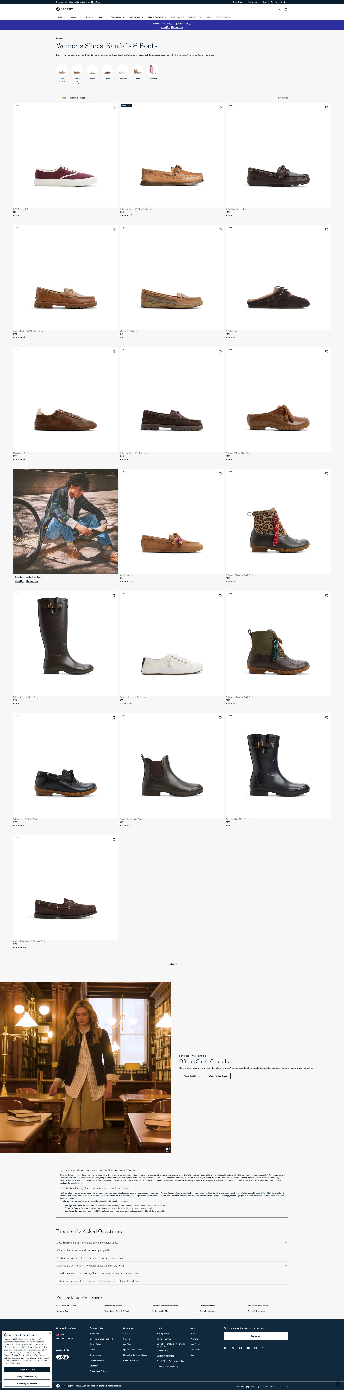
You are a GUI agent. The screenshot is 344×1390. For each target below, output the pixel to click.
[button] (286, 9)
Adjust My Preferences (27, 1384)
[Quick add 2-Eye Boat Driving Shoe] (326, 107)
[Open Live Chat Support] (338, 1384)
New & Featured (155, 17)
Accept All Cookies (27, 1369)
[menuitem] (65, 17)
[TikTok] (233, 1348)
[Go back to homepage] (64, 9)
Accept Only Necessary (27, 1376)
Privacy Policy (17, 1355)
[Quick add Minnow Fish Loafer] (220, 229)
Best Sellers (134, 17)
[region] (27, 1359)
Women (74, 17)
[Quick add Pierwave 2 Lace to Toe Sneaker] (220, 595)
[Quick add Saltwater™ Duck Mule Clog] (326, 351)
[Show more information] (189, 23)
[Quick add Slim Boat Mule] (326, 229)
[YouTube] (248, 1348)
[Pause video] (167, 1149)
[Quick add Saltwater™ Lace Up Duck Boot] (326, 473)
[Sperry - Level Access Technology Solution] (72, 1357)
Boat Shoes (116, 17)
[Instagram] (225, 1348)
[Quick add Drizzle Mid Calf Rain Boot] (326, 717)
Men (60, 17)
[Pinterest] (255, 1348)
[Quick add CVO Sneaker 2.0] (113, 107)
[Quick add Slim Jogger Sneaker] (113, 351)
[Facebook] (240, 1348)
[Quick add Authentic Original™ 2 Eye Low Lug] (113, 229)
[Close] (50, 1333)
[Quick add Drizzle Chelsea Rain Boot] (220, 717)
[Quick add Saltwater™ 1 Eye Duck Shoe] (113, 717)
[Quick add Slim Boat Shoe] (220, 473)
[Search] (279, 9)
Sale (100, 17)
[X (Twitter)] (263, 1348)
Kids (88, 17)
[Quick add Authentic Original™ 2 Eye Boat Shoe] (220, 107)
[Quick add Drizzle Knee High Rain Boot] (113, 595)
